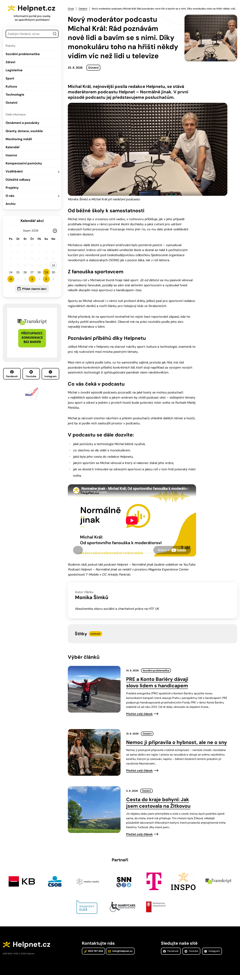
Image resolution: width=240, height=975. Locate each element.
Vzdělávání (14, 171)
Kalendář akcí (32, 220)
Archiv (11, 204)
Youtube (31, 376)
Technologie (15, 94)
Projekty (12, 188)
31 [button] (10, 279)
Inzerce (11, 155)
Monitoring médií (19, 139)
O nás (10, 196)
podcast (95, 633)
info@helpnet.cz (122, 951)
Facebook (12, 376)
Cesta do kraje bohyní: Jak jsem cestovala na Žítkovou (158, 802)
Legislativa (14, 70)
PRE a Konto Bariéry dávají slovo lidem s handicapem (157, 682)
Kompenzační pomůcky (24, 163)
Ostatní (11, 103)
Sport (10, 78)
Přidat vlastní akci (34, 289)
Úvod (71, 8)
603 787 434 (95, 951)
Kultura (11, 86)
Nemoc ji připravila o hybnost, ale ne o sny (176, 742)
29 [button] (46, 272)
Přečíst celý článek (139, 714)
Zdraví (10, 62)
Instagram (50, 376)
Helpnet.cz (36, 8)
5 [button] (46, 279)
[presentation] (94, 689)
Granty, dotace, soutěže (24, 131)
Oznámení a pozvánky (22, 123)
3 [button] (32, 279)
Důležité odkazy (18, 180)
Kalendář (13, 147)
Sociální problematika (23, 54)
